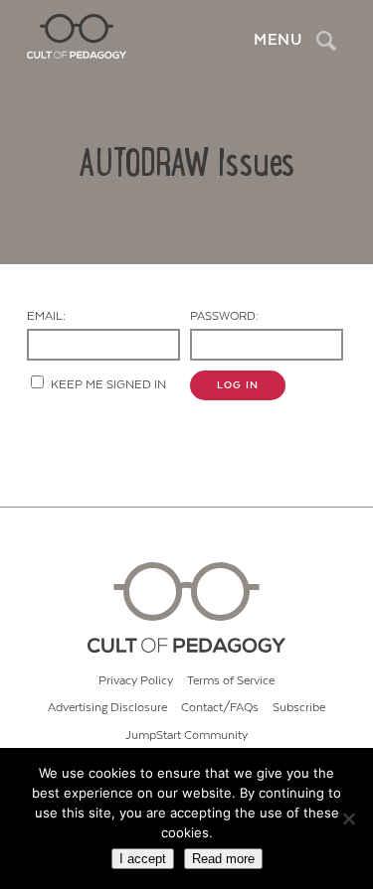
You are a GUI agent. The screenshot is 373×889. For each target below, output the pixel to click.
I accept (142, 858)
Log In (238, 385)
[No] (348, 818)
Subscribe (299, 707)
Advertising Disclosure (107, 707)
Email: (46, 316)
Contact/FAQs (220, 707)
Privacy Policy (135, 680)
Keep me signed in (108, 384)
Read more (223, 858)
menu (277, 40)
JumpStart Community (186, 735)
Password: (224, 316)
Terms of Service (231, 680)
